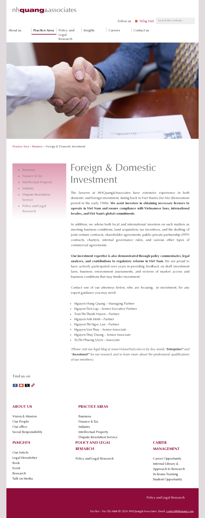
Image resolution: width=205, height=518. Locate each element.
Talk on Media (22, 478)
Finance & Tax (32, 176)
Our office (19, 427)
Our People (20, 421)
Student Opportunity (167, 479)
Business (28, 170)
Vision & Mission (24, 416)
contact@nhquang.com (180, 511)
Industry (28, 188)
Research (19, 473)
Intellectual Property (37, 182)
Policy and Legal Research (94, 458)
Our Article (20, 452)
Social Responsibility (27, 432)
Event (16, 468)
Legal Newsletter (24, 458)
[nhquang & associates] (44, 14)
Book (16, 463)
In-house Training (165, 474)
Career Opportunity (167, 458)
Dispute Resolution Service (98, 437)
